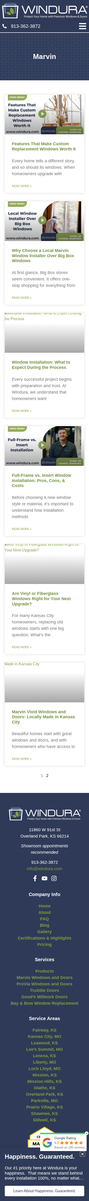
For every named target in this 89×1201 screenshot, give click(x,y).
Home (45, 906)
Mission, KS (45, 1075)
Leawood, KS (44, 1043)
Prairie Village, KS (44, 1107)
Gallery (44, 931)
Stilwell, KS (44, 1120)
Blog (44, 925)
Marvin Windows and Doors (45, 977)
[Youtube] (44, 878)
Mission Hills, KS (44, 1081)
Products (44, 971)
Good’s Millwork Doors (44, 996)
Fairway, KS (44, 1030)
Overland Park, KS (44, 1094)
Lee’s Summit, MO (44, 1049)
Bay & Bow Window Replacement (44, 1003)
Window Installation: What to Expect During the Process (41, 365)
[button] (82, 26)
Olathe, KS (44, 1087)
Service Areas (44, 1018)
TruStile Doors (44, 990)
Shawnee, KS (44, 1113)
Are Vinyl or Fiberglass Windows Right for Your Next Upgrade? (41, 598)
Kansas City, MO (44, 1036)
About (44, 912)
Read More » (22, 186)
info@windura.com (44, 868)
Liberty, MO (44, 1062)
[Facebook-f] (35, 878)
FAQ (44, 918)
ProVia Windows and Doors (44, 984)
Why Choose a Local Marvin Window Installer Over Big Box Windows (43, 255)
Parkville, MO (44, 1100)
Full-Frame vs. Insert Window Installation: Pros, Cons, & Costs (41, 480)
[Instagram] (54, 878)
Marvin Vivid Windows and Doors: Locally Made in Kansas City (43, 716)
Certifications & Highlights (44, 938)
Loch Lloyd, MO (44, 1068)
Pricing (44, 944)
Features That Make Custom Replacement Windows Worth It (44, 146)
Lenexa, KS (44, 1055)
